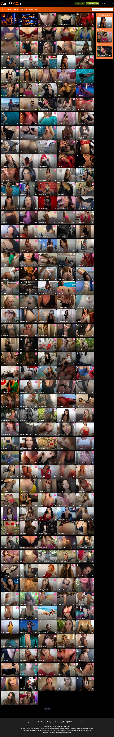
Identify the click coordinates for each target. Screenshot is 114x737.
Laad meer (47, 708)
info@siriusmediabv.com (65, 732)
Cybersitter (88, 730)
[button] (102, 3)
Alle (2, 9)
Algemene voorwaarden (33, 722)
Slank (21, 9)
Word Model (84, 722)
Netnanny (81, 730)
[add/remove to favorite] (39, 14)
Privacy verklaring (46, 722)
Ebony (31, 9)
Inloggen (110, 3)
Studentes (9, 9)
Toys (36, 9)
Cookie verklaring (57, 722)
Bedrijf (65, 722)
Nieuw (16, 9)
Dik (26, 9)
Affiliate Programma (73, 722)
